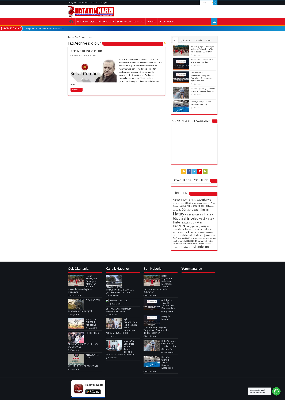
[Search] (215, 2)
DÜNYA (152, 22)
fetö (197, 210)
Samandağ (190, 240)
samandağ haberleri (182, 243)
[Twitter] (194, 171)
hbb (208, 226)
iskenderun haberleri (202, 229)
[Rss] (183, 171)
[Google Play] (205, 171)
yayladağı (182, 247)
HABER (83, 22)
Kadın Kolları (178, 232)
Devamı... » (76, 90)
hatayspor (191, 226)
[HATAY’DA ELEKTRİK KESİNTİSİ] (76, 323)
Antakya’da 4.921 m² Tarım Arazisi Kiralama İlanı (44, 28)
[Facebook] (189, 171)
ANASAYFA (71, 21)
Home (70, 37)
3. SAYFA (140, 22)
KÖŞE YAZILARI (168, 22)
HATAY (96, 22)
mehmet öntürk (185, 238)
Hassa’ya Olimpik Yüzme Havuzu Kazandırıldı (167, 362)
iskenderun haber (182, 229)
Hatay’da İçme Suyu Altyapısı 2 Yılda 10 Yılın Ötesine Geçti (168, 345)
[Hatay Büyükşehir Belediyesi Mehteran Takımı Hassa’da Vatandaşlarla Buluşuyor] (76, 280)
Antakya (205, 199)
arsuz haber (186, 206)
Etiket (208, 40)
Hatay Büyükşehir (194, 214)
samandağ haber (205, 241)
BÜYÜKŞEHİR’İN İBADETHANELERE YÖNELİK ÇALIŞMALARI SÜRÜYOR (120, 290)
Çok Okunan (186, 40)
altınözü (196, 200)
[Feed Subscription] (165, 43)
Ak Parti (188, 199)
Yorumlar (198, 40)
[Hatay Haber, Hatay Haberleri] (91, 11)
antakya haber (179, 203)
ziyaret (189, 247)
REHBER (109, 22)
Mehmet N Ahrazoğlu (194, 235)
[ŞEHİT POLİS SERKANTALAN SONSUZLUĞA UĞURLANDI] (76, 337)
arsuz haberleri (201, 205)
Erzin (194, 210)
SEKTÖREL (124, 22)
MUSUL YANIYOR (119, 300)
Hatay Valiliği (201, 226)
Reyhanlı (180, 241)
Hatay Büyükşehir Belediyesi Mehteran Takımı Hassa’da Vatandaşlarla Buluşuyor (202, 49)
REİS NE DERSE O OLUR (86, 51)
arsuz (188, 202)
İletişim (104, 3)
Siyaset (88, 55)
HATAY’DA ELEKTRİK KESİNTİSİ (91, 322)
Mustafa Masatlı (209, 238)
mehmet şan (197, 238)
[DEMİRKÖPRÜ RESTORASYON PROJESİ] (76, 304)
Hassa (204, 209)
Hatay (178, 213)
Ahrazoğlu (178, 199)
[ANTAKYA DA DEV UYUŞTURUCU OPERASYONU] (76, 359)
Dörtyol (186, 209)
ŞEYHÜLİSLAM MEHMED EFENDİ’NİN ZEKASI (118, 310)
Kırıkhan (189, 232)
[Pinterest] (199, 171)
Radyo (94, 3)
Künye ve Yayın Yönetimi (78, 3)
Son (175, 40)
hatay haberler (188, 223)
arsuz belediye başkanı (201, 203)
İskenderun (201, 247)
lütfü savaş (200, 232)
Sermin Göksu (197, 244)
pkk (174, 241)
